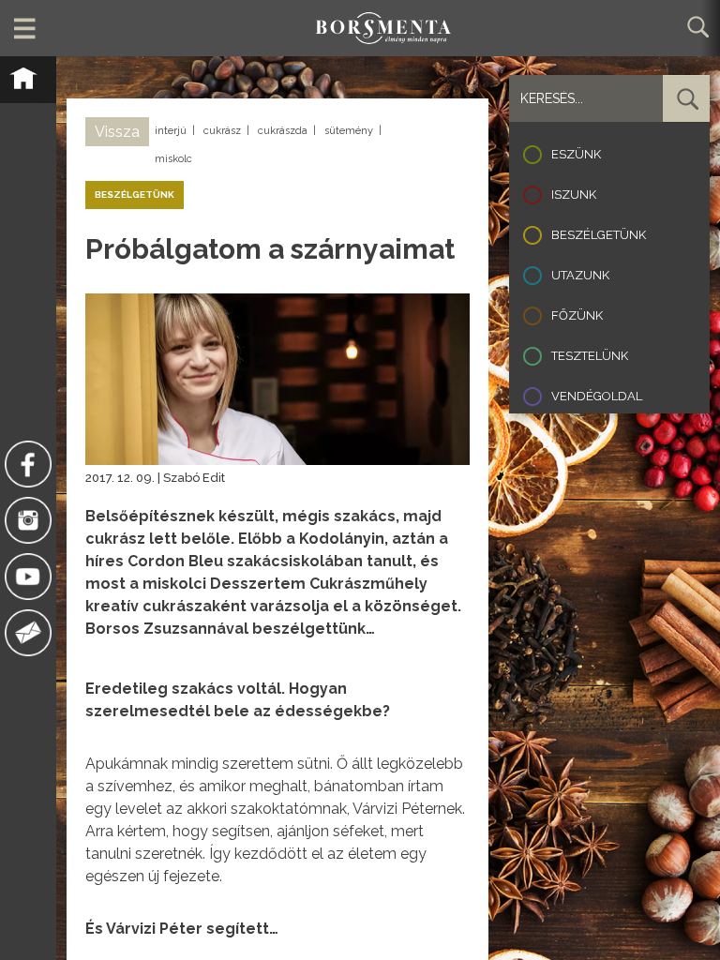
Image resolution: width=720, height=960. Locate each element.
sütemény (348, 131)
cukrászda (283, 131)
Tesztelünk (589, 356)
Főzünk (577, 315)
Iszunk (573, 195)
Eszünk (576, 154)
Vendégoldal (596, 396)
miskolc (173, 159)
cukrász (222, 131)
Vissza (117, 132)
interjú (171, 131)
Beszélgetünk (598, 235)
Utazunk (580, 275)
